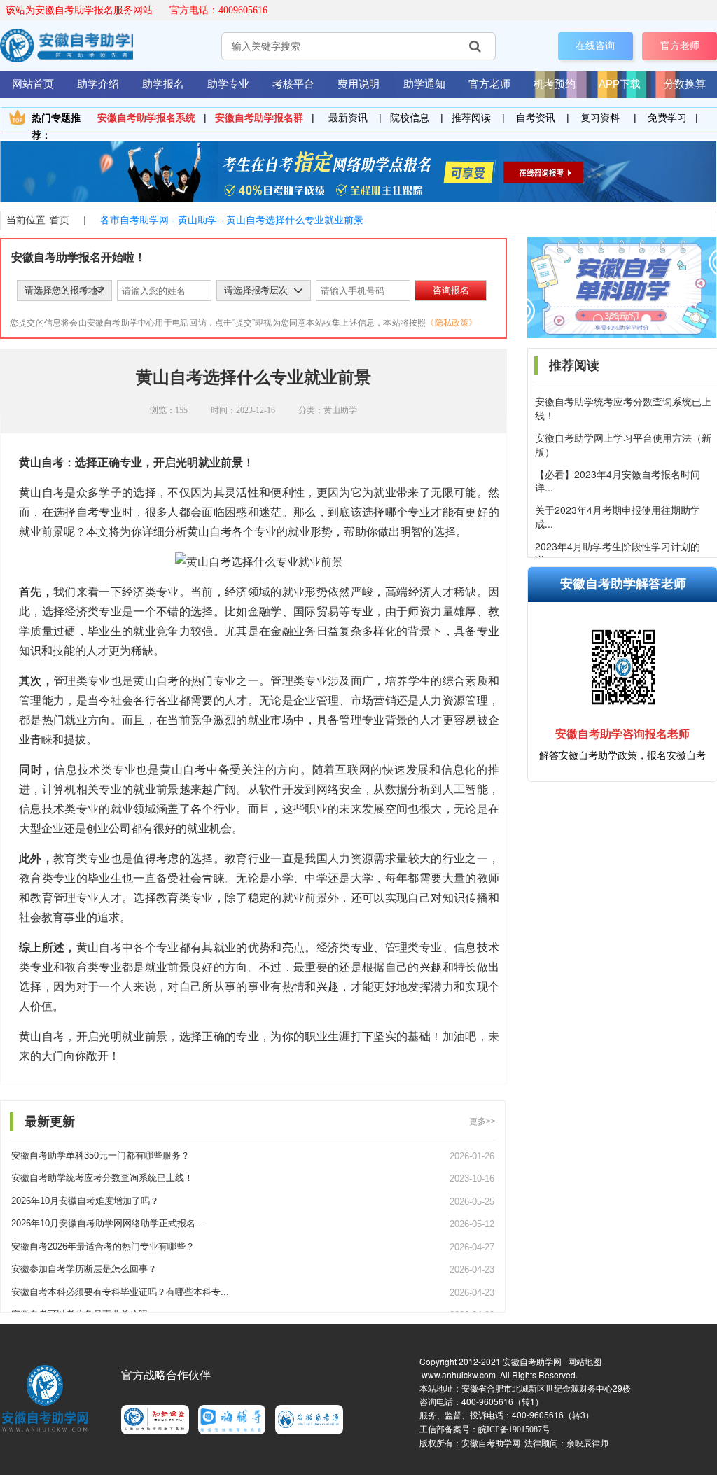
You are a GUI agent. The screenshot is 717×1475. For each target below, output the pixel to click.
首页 (59, 219)
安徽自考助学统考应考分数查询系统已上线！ (623, 408)
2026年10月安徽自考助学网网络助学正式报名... (107, 1223)
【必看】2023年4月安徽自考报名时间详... (617, 481)
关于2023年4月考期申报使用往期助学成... (617, 517)
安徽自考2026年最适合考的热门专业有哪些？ (103, 1246)
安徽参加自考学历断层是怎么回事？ (84, 1269)
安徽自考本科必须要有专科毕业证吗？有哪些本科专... (120, 1292)
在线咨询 (595, 45)
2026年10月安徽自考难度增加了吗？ (85, 1201)
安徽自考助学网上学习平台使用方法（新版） (623, 445)
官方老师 (679, 45)
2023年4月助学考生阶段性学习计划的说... (617, 553)
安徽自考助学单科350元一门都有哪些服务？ (100, 1155)
